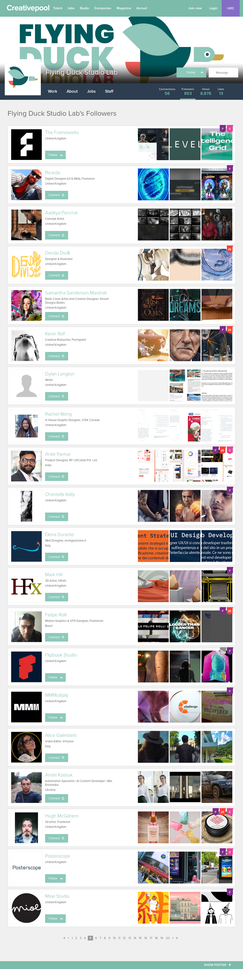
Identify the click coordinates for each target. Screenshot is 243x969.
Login (213, 8)
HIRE (230, 8)
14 (135, 938)
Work (52, 91)
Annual (141, 8)
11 (119, 938)
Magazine (124, 8)
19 (161, 938)
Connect (54, 195)
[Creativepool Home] (28, 9)
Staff (109, 91)
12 (124, 938)
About (72, 91)
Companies (102, 8)
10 (114, 938)
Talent (57, 8)
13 (129, 938)
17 (151, 938)
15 (140, 938)
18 (156, 938)
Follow (191, 72)
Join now (195, 8)
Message (222, 73)
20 (168, 938)
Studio (84, 8)
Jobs (71, 8)
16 (145, 938)
